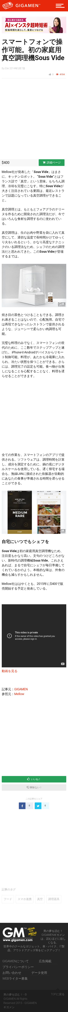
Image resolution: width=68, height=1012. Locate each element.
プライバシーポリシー (18, 967)
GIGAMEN (21, 689)
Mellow (19, 694)
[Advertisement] (34, 120)
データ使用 (39, 973)
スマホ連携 (25, 899)
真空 (40, 899)
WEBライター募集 (15, 978)
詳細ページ (54, 162)
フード (8, 899)
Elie (7, 68)
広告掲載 (45, 961)
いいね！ (36, 779)
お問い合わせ (11, 973)
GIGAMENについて (15, 961)
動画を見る (9, 671)
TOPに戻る (58, 994)
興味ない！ (35, 787)
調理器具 (53, 899)
